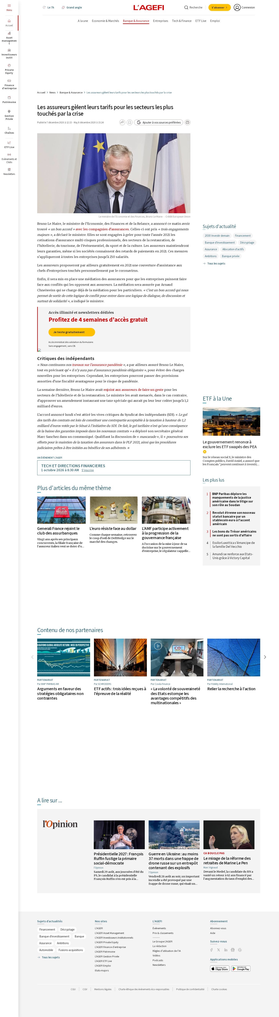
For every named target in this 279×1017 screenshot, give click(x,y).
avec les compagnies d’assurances (102, 229)
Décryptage (247, 242)
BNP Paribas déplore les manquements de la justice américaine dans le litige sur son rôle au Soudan (232, 499)
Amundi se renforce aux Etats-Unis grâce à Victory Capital (232, 556)
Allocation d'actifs (233, 249)
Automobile (46, 950)
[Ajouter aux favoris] (130, 122)
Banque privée (230, 256)
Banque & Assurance (71, 92)
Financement (243, 235)
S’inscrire (88, 470)
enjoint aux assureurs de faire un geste (133, 390)
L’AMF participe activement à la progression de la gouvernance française (165, 533)
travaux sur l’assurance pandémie (97, 365)
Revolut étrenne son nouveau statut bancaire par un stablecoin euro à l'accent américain (233, 518)
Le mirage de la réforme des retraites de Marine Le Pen (227, 860)
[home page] (149, 7)
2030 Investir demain (217, 235)
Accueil (41, 92)
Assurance (211, 249)
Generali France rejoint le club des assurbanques (58, 531)
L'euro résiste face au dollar (113, 528)
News (52, 92)
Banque (79, 936)
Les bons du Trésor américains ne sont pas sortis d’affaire (234, 533)
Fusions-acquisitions (70, 950)
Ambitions (210, 256)
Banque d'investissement (220, 242)
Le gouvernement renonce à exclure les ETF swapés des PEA (230, 444)
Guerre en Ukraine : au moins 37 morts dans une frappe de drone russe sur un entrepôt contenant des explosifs (173, 860)
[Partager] (122, 122)
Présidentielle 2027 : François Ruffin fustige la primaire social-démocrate (118, 858)
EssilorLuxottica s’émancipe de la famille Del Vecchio (233, 544)
